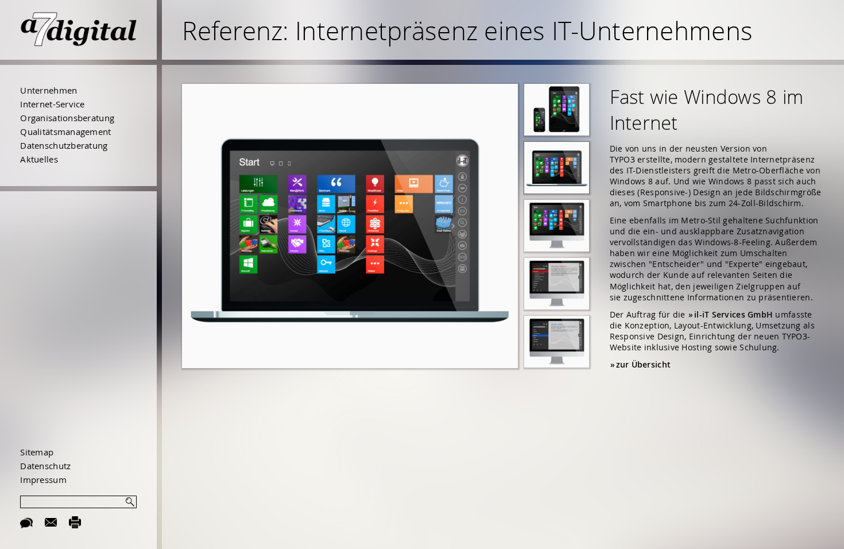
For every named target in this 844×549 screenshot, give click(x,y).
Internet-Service (52, 104)
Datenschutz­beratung (63, 145)
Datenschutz (45, 465)
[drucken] (75, 521)
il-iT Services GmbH (733, 315)
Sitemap (36, 452)
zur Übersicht (643, 364)
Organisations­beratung (67, 117)
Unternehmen (48, 90)
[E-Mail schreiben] (51, 521)
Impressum (43, 479)
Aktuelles (38, 159)
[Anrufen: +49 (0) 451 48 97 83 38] (26, 521)
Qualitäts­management (65, 131)
